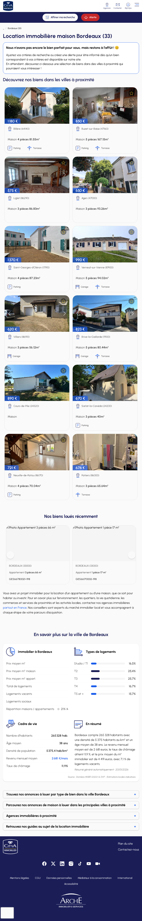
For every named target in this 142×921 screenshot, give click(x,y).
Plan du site (125, 843)
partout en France (15, 607)
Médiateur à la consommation (95, 878)
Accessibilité (71, 883)
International (125, 878)
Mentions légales (19, 878)
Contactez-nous (128, 849)
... (3, 28)
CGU (37, 878)
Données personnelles (59, 878)
